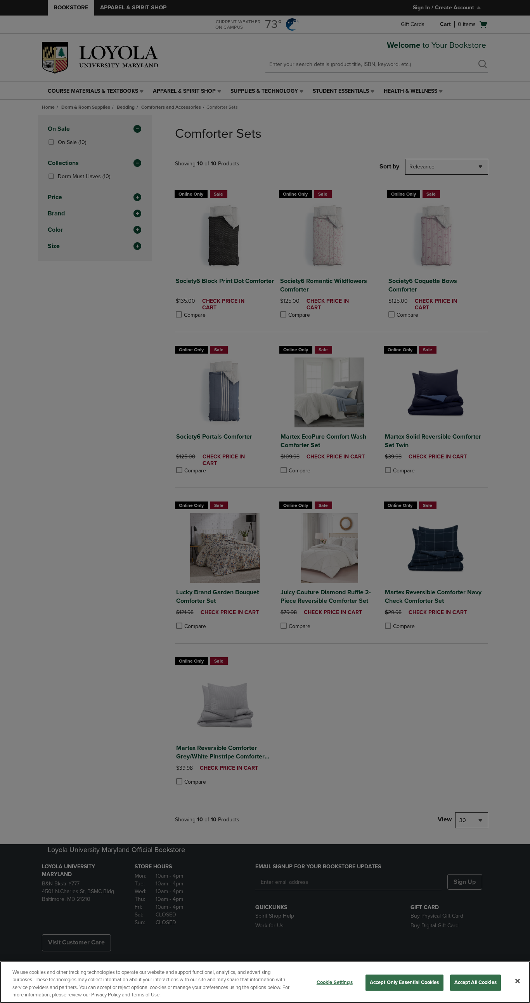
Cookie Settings (335, 982)
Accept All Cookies (475, 982)
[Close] (517, 980)
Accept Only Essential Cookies (404, 982)
